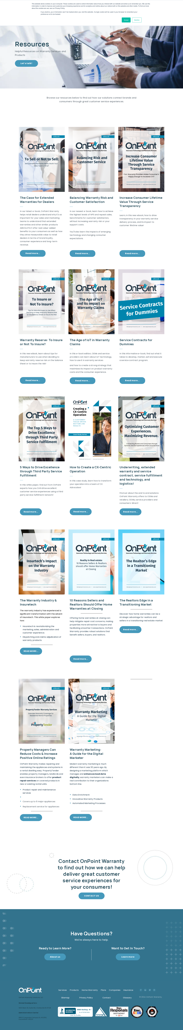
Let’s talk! (26, 63)
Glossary (127, 997)
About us (55, 956)
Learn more (127, 956)
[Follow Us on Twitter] (150, 990)
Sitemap (65, 997)
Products (74, 990)
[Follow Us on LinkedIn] (146, 990)
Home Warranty (90, 990)
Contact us (91, 895)
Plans (103, 990)
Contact (106, 997)
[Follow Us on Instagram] (155, 990)
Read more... (33, 253)
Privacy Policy (86, 997)
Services (62, 990)
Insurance (128, 990)
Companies (114, 990)
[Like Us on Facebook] (141, 990)
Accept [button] (126, 20)
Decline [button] (136, 20)
